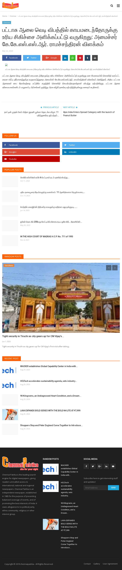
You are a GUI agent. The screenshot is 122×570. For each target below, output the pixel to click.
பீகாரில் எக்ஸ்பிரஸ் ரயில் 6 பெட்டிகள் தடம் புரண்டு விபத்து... (44, 177)
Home (4, 16)
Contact (87, 563)
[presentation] (108, 267)
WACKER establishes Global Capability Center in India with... (49, 366)
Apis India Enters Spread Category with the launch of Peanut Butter (89, 114)
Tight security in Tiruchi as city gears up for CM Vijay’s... (33, 336)
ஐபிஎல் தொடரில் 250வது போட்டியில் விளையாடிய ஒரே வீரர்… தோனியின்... (51, 222)
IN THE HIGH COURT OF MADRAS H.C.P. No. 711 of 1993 (46, 236)
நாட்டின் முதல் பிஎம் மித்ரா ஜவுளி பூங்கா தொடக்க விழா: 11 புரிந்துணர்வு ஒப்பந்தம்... (31, 114)
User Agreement (110, 563)
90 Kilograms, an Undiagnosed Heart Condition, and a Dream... (50, 396)
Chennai (13, 16)
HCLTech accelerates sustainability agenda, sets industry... (48, 381)
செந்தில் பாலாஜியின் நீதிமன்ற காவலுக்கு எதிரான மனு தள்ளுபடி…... (48, 207)
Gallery (96, 563)
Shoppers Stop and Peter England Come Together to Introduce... (51, 425)
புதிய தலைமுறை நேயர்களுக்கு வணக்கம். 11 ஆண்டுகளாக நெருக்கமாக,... (52, 192)
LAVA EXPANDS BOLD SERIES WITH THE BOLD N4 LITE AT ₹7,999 (50, 410)
